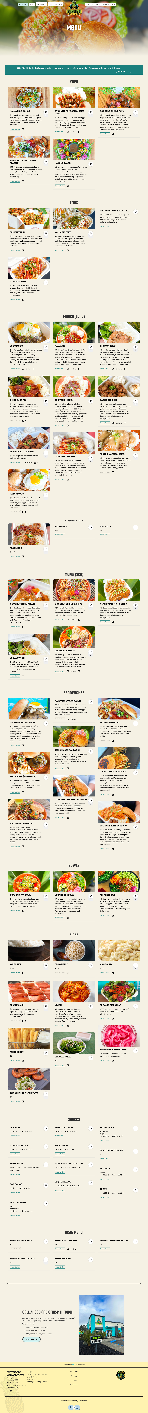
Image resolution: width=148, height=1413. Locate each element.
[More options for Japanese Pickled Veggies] (135, 1050)
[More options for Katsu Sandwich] (135, 723)
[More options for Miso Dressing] (45, 1203)
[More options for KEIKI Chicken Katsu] (45, 1241)
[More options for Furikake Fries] (45, 233)
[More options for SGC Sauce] (45, 1185)
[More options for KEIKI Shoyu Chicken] (90, 1241)
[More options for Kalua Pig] (90, 347)
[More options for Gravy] (135, 1190)
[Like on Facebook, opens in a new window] (8, 1391)
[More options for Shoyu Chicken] (135, 347)
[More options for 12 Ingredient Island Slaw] (45, 1094)
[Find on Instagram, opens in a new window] (11, 1391)
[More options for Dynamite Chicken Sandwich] (90, 800)
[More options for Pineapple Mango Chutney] (90, 1164)
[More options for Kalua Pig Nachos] (45, 112)
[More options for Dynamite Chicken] (90, 457)
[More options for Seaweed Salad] (90, 1057)
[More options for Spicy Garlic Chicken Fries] (135, 211)
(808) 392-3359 (12, 1383)
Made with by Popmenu (43, 1364)
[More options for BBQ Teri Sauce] (90, 1182)
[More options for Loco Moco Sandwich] (45, 723)
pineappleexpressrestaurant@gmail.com (16, 1386)
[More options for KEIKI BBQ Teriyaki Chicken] (135, 1241)
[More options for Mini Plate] (135, 527)
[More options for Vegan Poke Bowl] (90, 896)
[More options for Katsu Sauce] (135, 1128)
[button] (41, 4)
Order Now (23, 4)
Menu (32, 4)
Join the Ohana (109, 4)
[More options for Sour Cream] (90, 1146)
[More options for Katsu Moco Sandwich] (90, 702)
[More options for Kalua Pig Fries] (90, 233)
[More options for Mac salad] (135, 965)
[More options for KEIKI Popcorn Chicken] (45, 1259)
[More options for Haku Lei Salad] (90, 164)
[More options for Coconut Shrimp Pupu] (135, 112)
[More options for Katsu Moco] (45, 494)
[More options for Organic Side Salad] (135, 1006)
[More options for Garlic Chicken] (135, 401)
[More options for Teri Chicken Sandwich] (90, 751)
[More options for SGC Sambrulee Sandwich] (135, 826)
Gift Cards (96, 4)
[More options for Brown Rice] (90, 965)
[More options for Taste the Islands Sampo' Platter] (45, 161)
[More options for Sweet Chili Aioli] (90, 1128)
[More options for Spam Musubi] (45, 1006)
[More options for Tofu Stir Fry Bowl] (45, 896)
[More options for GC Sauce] (135, 1169)
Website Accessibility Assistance (74, 1401)
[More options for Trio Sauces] (45, 1164)
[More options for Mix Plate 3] (90, 527)
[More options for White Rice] (45, 965)
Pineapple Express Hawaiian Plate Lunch (121, 1375)
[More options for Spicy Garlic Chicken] (45, 452)
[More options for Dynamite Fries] (45, 282)
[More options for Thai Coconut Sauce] (135, 1151)
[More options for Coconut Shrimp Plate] (45, 605)
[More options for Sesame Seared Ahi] (90, 651)
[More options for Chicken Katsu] (45, 401)
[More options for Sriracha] (45, 1128)
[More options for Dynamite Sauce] (45, 1146)
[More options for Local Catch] (45, 659)
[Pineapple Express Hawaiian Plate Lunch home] (74, 8)
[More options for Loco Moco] (45, 347)
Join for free (123, 71)
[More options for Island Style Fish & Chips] (135, 605)
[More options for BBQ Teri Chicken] (90, 401)
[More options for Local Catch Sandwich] (135, 772)
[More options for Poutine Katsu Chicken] (135, 455)
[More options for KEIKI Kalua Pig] (90, 1259)
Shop (88, 4)
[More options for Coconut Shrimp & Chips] (90, 605)
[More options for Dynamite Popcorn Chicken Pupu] (90, 112)
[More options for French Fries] (45, 1053)
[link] (15, 129)
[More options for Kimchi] (90, 1006)
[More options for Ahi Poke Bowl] (135, 896)
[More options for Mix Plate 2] (45, 549)
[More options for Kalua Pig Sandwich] (45, 824)
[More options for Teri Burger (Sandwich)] (45, 777)
